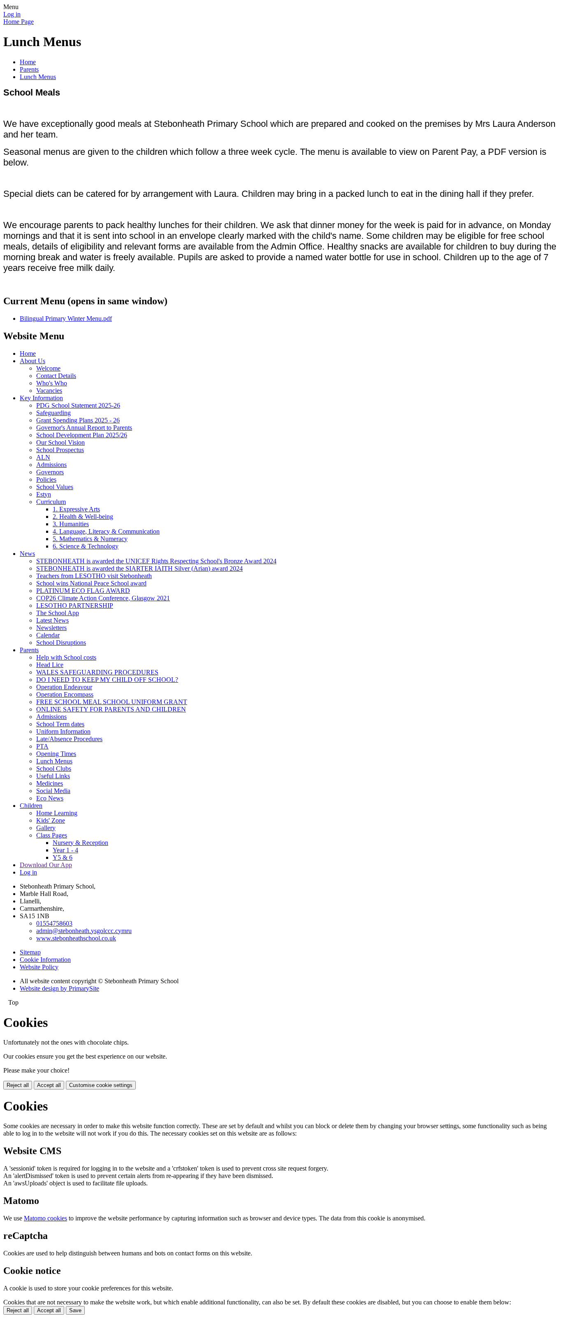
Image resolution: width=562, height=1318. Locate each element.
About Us (32, 360)
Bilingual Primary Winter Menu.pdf (66, 318)
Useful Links (53, 775)
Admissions (51, 464)
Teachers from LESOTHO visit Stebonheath (94, 575)
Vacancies (49, 390)
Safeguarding (53, 412)
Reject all (18, 1085)
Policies (46, 479)
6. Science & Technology (85, 546)
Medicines (49, 783)
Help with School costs (66, 657)
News (27, 553)
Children (31, 805)
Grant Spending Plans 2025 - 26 (78, 420)
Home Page (18, 21)
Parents (29, 69)
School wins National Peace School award (91, 583)
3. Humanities (71, 523)
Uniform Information (63, 731)
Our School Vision (60, 442)
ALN (43, 457)
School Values (54, 486)
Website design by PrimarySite (59, 988)
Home (28, 61)
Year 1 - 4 (65, 850)
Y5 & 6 (62, 857)
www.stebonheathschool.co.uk (76, 938)
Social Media (53, 790)
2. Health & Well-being (83, 516)
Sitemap (30, 952)
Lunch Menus (38, 76)
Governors (50, 472)
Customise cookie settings (100, 1085)
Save (75, 1310)
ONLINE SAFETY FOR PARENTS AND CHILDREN (111, 709)
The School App (57, 612)
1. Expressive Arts (76, 509)
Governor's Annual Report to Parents (84, 427)
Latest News (52, 620)
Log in (12, 14)
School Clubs (53, 768)
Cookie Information (45, 959)
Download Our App (46, 864)
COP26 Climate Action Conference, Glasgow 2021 (103, 598)
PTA (42, 746)
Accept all (49, 1085)
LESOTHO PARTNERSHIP (74, 605)
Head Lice (49, 664)
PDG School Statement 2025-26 (78, 405)
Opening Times (56, 753)
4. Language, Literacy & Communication (106, 531)
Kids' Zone (50, 820)
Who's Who (51, 383)
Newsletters (51, 627)
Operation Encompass (64, 694)
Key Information (41, 397)
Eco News (49, 798)
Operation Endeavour (64, 686)
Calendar (48, 635)
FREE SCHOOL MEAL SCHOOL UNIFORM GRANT (111, 701)
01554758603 (54, 923)
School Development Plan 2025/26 (81, 435)
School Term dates (60, 724)
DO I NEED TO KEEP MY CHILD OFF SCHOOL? (107, 679)
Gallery (46, 827)
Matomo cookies (45, 1218)
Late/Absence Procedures (69, 738)
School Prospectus (60, 449)
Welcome (48, 368)
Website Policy (39, 966)
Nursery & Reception (80, 842)
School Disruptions (61, 642)
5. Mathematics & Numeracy (90, 538)
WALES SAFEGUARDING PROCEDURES (97, 672)
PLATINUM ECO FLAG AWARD (83, 590)
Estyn (43, 494)
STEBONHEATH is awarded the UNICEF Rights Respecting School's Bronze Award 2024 (156, 561)
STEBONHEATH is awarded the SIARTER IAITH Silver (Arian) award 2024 (139, 568)
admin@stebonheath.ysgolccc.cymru (84, 930)
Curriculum (51, 501)
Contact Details (56, 375)
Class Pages (51, 835)
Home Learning (56, 812)
